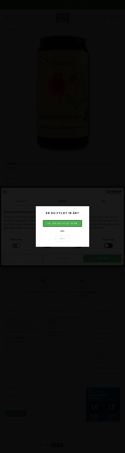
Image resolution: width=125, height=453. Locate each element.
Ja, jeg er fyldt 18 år (62, 223)
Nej (62, 238)
